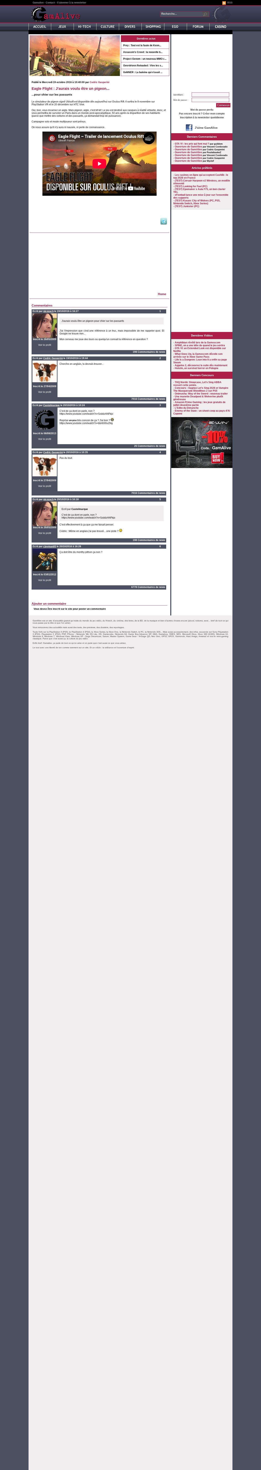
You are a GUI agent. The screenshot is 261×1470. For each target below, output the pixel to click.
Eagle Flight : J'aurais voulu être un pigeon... (70, 89)
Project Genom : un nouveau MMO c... (144, 58)
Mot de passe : (180, 100)
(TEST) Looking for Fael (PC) (191, 186)
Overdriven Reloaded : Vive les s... (143, 65)
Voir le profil (44, 345)
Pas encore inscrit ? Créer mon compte (202, 113)
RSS (229, 2)
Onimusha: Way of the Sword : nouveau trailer (201, 393)
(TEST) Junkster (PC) (187, 206)
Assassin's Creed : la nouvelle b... (142, 52)
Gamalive (38, 2)
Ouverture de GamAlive (188, 146)
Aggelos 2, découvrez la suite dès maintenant (201, 365)
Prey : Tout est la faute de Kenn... (142, 45)
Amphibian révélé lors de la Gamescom (197, 342)
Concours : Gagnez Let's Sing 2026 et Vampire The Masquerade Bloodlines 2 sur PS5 (200, 389)
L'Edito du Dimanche (187, 408)
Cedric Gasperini (99, 82)
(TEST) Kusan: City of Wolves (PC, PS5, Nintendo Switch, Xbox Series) (196, 202)
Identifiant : (178, 94)
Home (162, 294)
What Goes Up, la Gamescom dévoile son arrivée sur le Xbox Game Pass (197, 355)
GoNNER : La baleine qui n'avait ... (142, 72)
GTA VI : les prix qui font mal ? (192, 143)
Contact (50, 2)
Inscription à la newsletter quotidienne (202, 117)
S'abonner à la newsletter (71, 2)
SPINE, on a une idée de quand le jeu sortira (200, 345)
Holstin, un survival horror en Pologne (196, 368)
